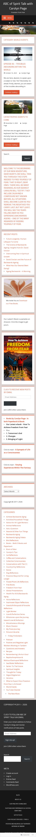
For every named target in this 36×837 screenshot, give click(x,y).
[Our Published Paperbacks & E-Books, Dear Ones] (21, 23)
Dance (8, 570)
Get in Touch (18, 815)
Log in (8, 776)
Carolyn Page (25, 73)
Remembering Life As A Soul (17, 654)
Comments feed (12, 782)
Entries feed (11, 779)
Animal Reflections (13, 525)
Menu (10, 18)
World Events (11, 687)
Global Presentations (14, 590)
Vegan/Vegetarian (13, 675)
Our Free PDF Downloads (18, 804)
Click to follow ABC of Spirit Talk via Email (15, 716)
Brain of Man (11, 549)
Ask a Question (12, 528)
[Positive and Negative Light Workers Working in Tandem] (33, 23)
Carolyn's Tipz (11, 552)
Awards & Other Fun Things (17, 531)
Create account (12, 773)
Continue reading (11, 92)
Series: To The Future (14, 666)
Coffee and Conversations (16, 558)
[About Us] (13, 23)
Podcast (9, 639)
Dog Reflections (12, 573)
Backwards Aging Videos (16, 537)
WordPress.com (12, 785)
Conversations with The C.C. (17, 564)
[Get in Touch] (25, 23)
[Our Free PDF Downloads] (17, 23)
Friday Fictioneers (15, 636)
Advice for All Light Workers (17, 522)
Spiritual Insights (13, 669)
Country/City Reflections (15, 567)
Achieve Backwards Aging (16, 517)
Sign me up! (10, 403)
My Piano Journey (13, 629)
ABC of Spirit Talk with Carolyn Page (18, 6)
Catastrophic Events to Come (16, 118)
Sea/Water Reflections (14, 663)
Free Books (10, 585)
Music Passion (12, 626)
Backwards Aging (13, 534)
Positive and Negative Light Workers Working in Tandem (18, 825)
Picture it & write (12, 632)
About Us (18, 799)
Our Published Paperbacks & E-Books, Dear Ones (18, 809)
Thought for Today (13, 672)
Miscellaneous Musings (15, 623)
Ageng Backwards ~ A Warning (18, 271)
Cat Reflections (12, 555)
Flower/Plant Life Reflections (17, 582)
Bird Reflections (12, 540)
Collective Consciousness (16, 561)
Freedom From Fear (14, 588)
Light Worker (11, 611)
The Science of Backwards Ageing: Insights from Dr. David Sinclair (16, 248)
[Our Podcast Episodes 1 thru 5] (29, 23)
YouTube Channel (13, 690)
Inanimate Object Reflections (17, 602)
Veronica (9, 678)
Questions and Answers (15, 648)
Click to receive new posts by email (17, 391)
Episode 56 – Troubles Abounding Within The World (15, 66)
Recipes (9, 651)
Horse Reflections (13, 599)
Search (6, 154)
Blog (18, 795)
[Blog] (9, 23)
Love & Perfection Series (15, 614)
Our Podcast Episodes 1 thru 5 (18, 819)
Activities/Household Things (17, 519)
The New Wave (14, 693)
